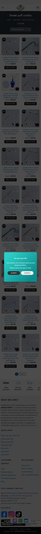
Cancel (27, 273)
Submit (14, 273)
